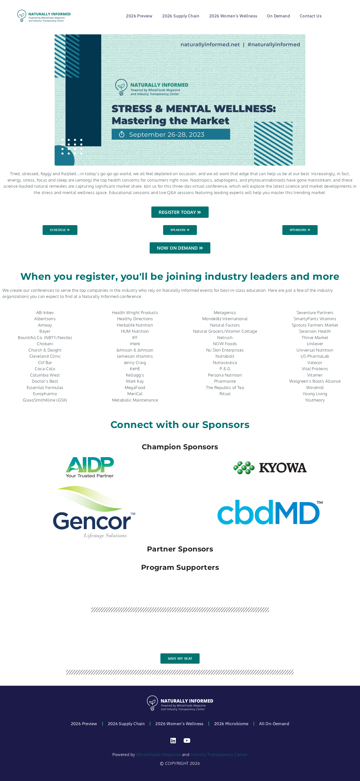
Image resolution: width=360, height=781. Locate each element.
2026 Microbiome (231, 723)
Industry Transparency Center (218, 754)
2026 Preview (139, 16)
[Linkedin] (173, 740)
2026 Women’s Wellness (233, 16)
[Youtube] (187, 740)
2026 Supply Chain (180, 16)
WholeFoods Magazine (158, 754)
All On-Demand (274, 723)
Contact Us (311, 16)
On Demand (278, 16)
